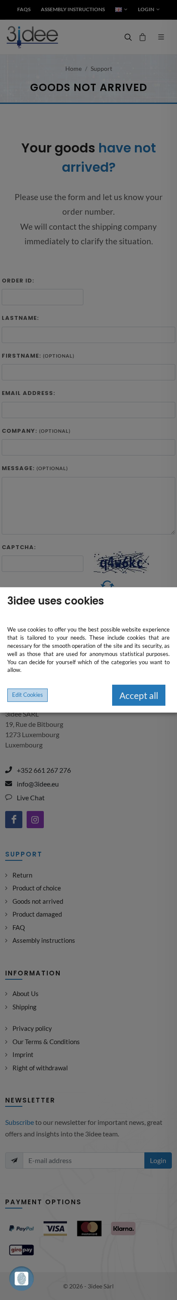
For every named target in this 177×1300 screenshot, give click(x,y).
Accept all (138, 695)
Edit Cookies (27, 695)
